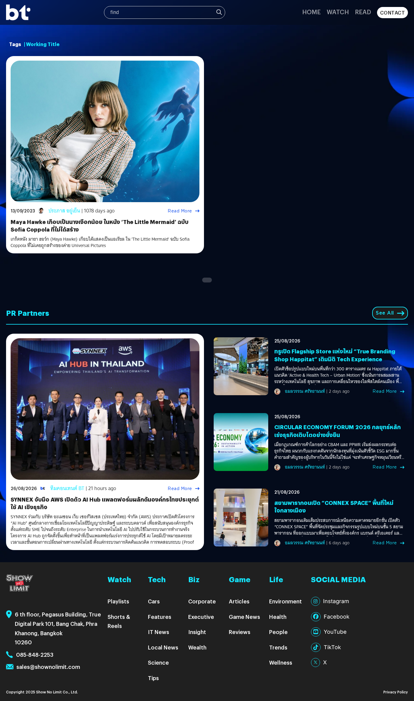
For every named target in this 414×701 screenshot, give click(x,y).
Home (311, 11)
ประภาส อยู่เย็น (64, 210)
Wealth (197, 647)
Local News (163, 647)
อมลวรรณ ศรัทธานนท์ (305, 391)
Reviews (239, 632)
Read (363, 11)
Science (158, 662)
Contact (392, 12)
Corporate (202, 601)
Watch (338, 11)
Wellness (280, 662)
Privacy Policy (395, 691)
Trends (278, 647)
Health (277, 616)
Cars (154, 601)
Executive (201, 616)
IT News (158, 632)
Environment (285, 601)
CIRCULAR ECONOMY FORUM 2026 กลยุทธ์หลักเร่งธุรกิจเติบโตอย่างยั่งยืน (337, 430)
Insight (197, 632)
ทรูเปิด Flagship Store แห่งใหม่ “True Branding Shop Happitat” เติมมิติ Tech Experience (334, 354)
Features (159, 616)
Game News (244, 616)
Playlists (118, 601)
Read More (180, 211)
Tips (153, 678)
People (278, 632)
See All (385, 313)
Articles (239, 601)
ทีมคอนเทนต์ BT (67, 488)
